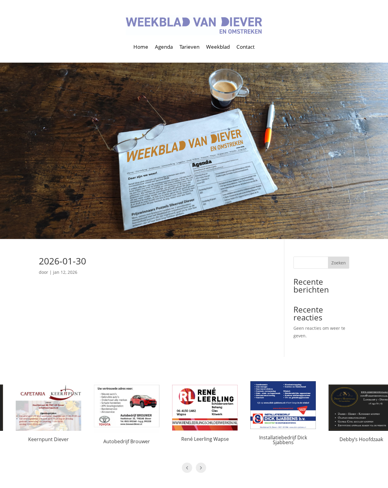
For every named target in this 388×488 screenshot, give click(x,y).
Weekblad (218, 46)
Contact (245, 46)
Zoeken (338, 263)
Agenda (164, 46)
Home (140, 46)
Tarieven (189, 46)
